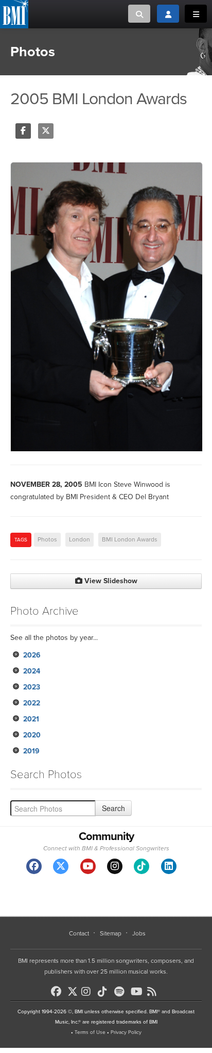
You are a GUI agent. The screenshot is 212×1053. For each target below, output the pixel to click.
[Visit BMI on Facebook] (34, 866)
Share (23, 131)
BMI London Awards (129, 539)
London (79, 539)
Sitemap (110, 933)
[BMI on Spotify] (121, 991)
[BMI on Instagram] (88, 991)
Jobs (139, 933)
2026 (32, 655)
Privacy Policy (126, 1032)
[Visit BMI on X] (60, 866)
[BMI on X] (73, 989)
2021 (31, 719)
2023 (31, 687)
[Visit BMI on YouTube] (88, 866)
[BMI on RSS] (154, 991)
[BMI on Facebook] (58, 991)
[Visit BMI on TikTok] (141, 866)
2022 (31, 703)
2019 (31, 751)
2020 (32, 735)
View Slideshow (109, 581)
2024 (31, 671)
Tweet (46, 131)
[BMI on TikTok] (105, 991)
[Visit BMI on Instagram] (114, 866)
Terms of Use (90, 1032)
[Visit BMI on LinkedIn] (168, 866)
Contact (79, 933)
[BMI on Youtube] (138, 991)
